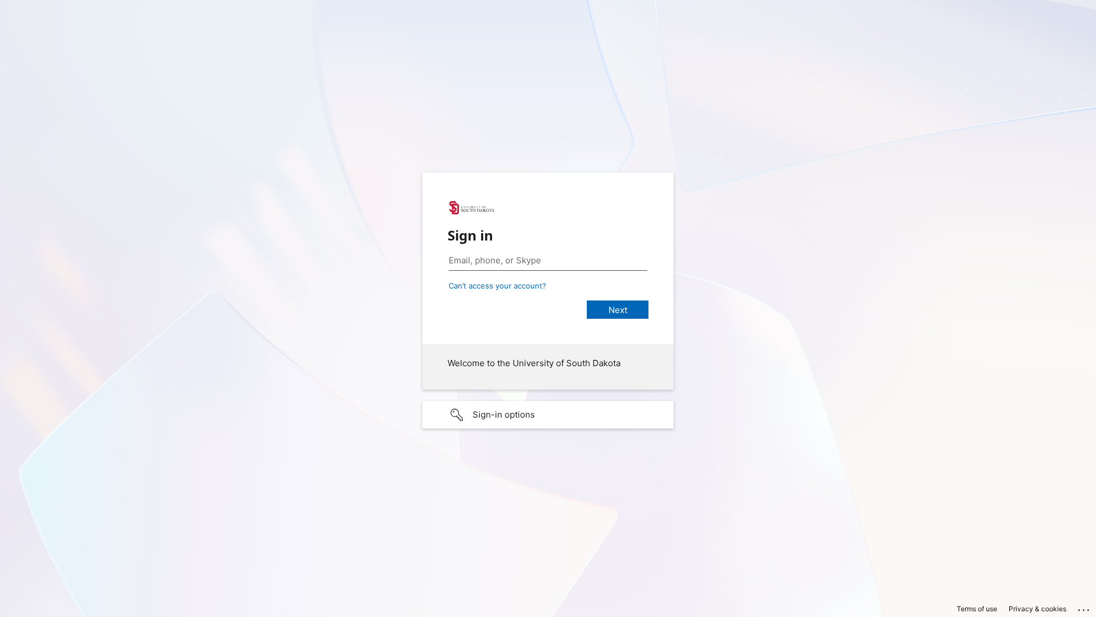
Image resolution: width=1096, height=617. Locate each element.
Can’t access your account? (497, 285)
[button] (548, 414)
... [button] (1084, 607)
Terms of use (977, 608)
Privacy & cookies (1037, 608)
